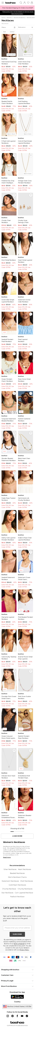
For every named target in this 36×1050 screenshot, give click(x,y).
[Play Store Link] (17, 997)
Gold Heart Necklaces (17, 885)
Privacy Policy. (24, 950)
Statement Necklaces (10, 881)
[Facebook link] (17, 1016)
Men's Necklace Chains (17, 877)
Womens (9, 17)
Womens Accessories (19, 17)
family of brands (19, 944)
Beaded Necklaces (17, 873)
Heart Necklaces (24, 869)
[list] (17, 8)
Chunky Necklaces (25, 889)
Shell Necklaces (26, 881)
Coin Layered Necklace (24, 893)
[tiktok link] (27, 1016)
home (3, 17)
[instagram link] (8, 1016)
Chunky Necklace (9, 889)
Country (17, 1002)
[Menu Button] (3, 3)
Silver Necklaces (10, 869)
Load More (17, 836)
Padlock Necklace (17, 897)
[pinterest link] (12, 1016)
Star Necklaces (7, 893)
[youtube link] (22, 1016)
